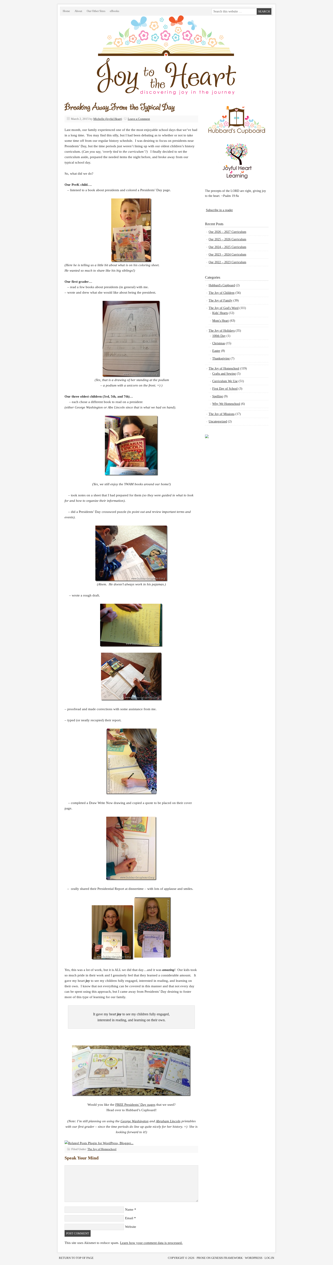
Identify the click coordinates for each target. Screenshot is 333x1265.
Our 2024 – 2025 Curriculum (227, 247)
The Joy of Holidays (222, 330)
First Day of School (225, 388)
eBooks (113, 11)
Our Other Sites (94, 11)
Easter (216, 350)
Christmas (218, 343)
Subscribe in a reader (219, 210)
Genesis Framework (227, 1258)
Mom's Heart (220, 320)
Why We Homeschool (226, 404)
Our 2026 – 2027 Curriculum (227, 232)
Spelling (217, 396)
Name (129, 1209)
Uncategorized (218, 421)
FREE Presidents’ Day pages (135, 1104)
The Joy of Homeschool (101, 1149)
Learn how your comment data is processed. (151, 1243)
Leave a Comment (139, 119)
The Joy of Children (221, 293)
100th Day (219, 336)
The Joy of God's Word (224, 308)
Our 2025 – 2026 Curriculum (227, 239)
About (78, 11)
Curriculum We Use (225, 381)
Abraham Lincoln (168, 1121)
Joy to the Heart (111, 66)
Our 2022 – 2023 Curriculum (227, 262)
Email (129, 1218)
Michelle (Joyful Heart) (107, 119)
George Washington (135, 1121)
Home (66, 11)
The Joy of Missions (221, 414)
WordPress (253, 1258)
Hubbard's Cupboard (222, 285)
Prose (201, 1258)
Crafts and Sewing (224, 373)
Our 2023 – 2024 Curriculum (227, 254)
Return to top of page (76, 1258)
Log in (269, 1258)
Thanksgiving (221, 358)
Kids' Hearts (220, 313)
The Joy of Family (220, 300)
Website (130, 1227)
